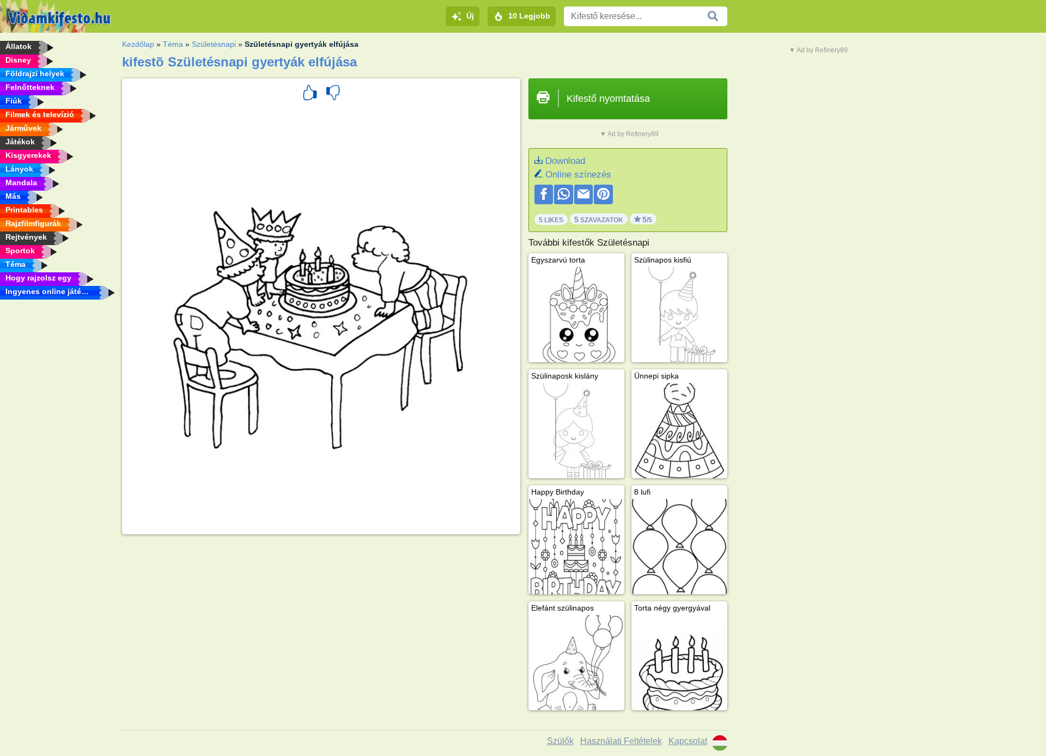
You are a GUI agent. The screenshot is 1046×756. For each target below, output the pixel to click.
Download (565, 161)
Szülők (560, 741)
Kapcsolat (687, 741)
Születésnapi (214, 44)
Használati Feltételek (621, 741)
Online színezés (578, 174)
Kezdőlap (138, 44)
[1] (310, 94)
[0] (332, 94)
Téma (173, 44)
